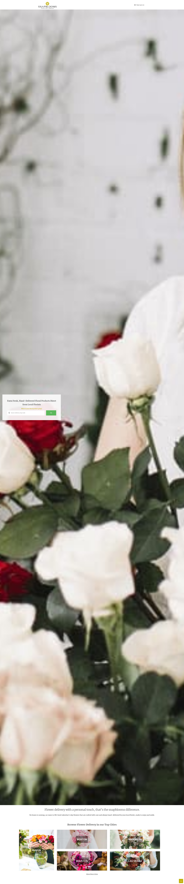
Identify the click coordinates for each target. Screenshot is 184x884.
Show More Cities (92, 874)
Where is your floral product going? (31, 408)
